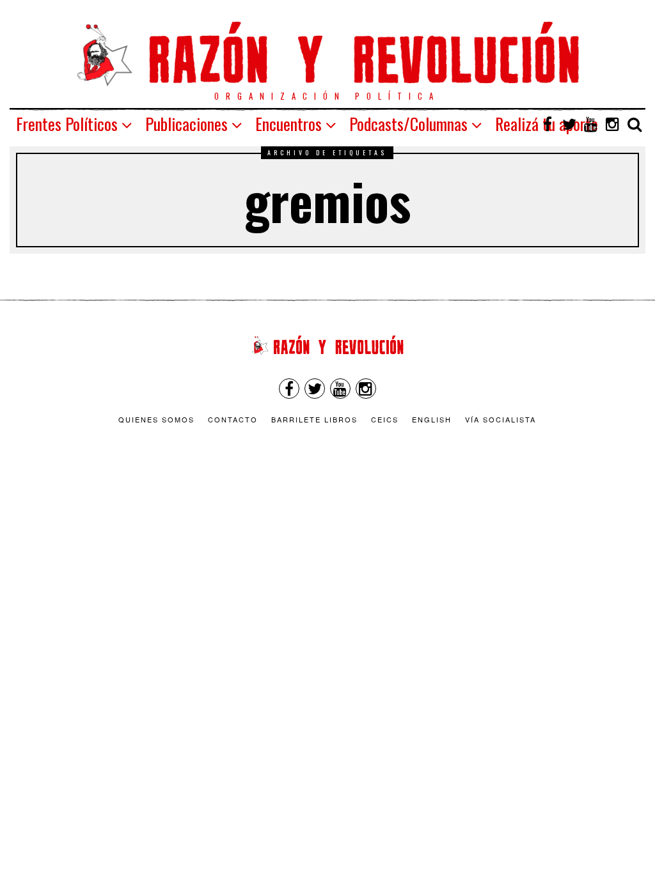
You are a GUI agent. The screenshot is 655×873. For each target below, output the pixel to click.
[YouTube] (591, 124)
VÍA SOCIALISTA (500, 419)
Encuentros (288, 123)
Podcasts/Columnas (408, 123)
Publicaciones (186, 123)
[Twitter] (569, 124)
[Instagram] (613, 124)
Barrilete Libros (314, 419)
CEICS (385, 419)
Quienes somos (156, 419)
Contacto (233, 419)
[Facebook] (547, 124)
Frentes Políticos (67, 123)
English (432, 419)
